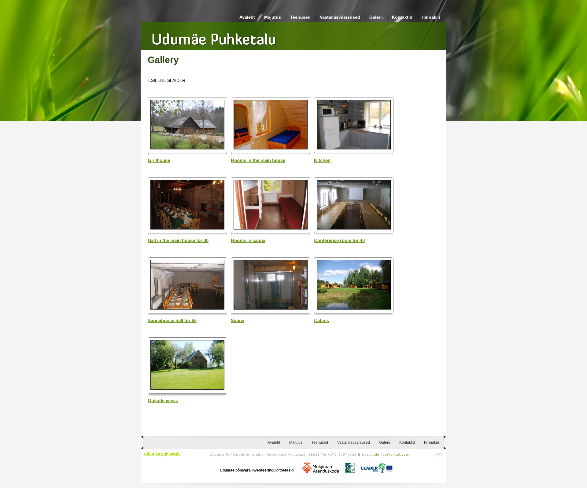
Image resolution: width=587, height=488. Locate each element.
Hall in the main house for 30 (178, 240)
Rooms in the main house (258, 160)
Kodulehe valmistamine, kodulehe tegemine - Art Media (439, 454)
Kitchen (322, 160)
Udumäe (214, 37)
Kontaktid (402, 17)
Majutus (272, 17)
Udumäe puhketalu (162, 454)
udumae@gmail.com (391, 454)
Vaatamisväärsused (340, 17)
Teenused (300, 17)
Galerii (376, 17)
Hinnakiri (431, 17)
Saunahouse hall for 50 (172, 320)
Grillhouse (159, 160)
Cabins (321, 320)
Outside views (163, 400)
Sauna (237, 320)
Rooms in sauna (248, 240)
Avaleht (247, 17)
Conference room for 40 (339, 240)
